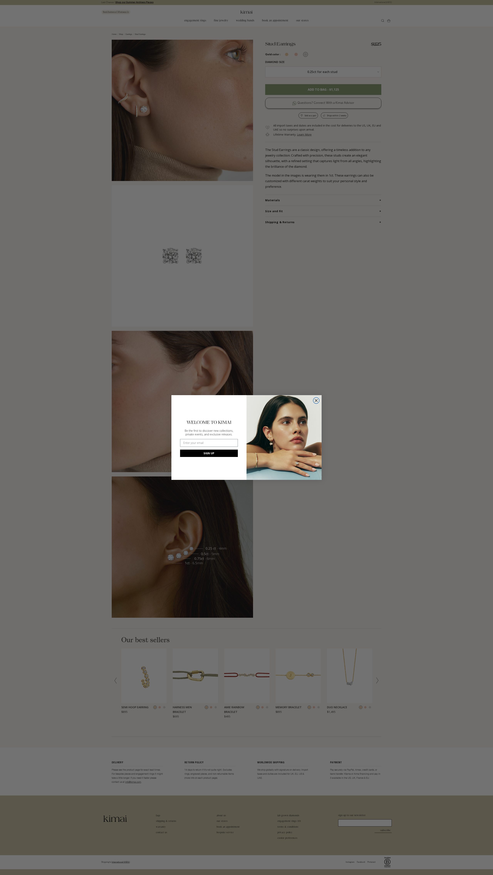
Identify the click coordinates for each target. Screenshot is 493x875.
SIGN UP (209, 453)
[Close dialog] (316, 400)
